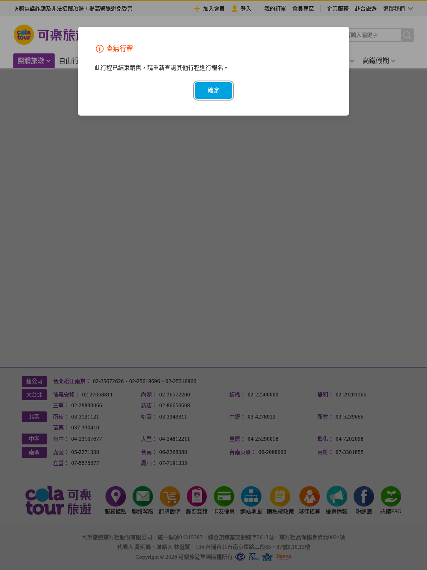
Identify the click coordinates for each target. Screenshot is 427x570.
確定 (213, 90)
